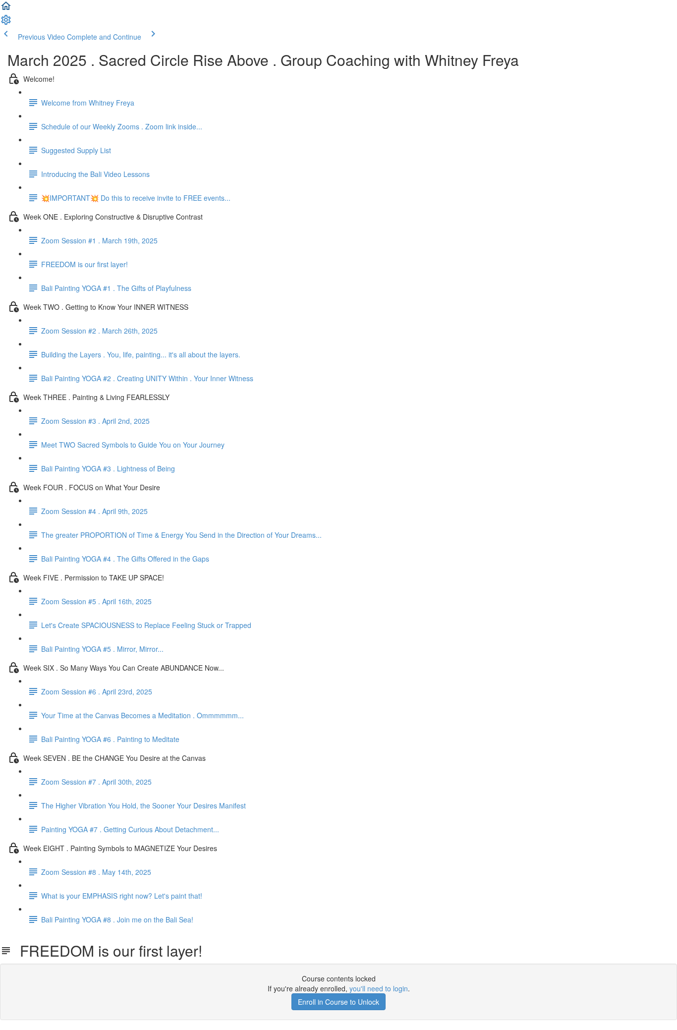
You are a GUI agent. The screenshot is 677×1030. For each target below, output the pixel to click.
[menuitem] (6, 23)
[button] (6, 9)
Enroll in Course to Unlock (338, 1002)
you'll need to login (378, 988)
